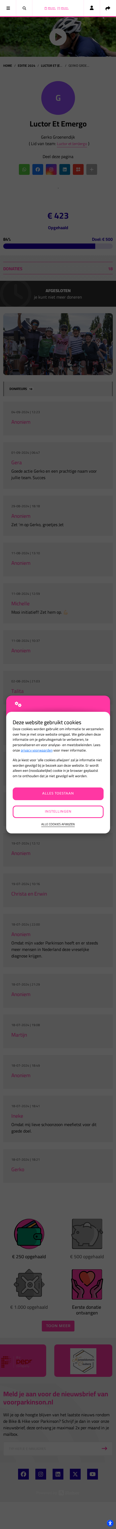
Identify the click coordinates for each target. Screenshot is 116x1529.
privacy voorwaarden (37, 750)
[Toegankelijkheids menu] (110, 1523)
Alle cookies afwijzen (58, 824)
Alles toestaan (58, 793)
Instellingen (58, 811)
